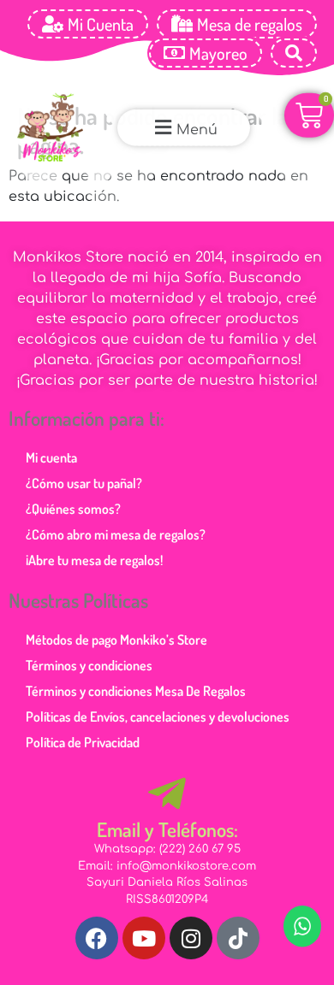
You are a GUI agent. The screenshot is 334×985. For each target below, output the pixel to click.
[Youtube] (143, 938)
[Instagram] (191, 938)
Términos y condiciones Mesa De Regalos (136, 690)
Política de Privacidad (83, 742)
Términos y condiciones (89, 665)
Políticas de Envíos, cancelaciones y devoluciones (157, 716)
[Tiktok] (238, 938)
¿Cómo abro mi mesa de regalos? (116, 534)
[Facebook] (96, 938)
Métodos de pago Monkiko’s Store (116, 639)
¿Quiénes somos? (73, 508)
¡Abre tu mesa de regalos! (94, 560)
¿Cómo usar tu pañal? (84, 483)
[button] (183, 128)
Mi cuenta (51, 457)
